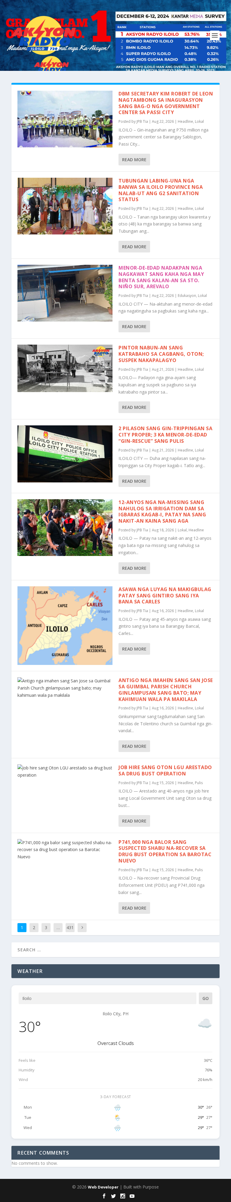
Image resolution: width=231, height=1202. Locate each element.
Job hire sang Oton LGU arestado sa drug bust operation (165, 770)
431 (70, 927)
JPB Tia (142, 121)
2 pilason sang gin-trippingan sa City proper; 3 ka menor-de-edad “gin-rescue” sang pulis (165, 434)
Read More (134, 159)
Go (205, 998)
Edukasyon (187, 295)
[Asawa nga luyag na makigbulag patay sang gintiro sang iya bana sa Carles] (64, 625)
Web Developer (103, 1187)
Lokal (199, 121)
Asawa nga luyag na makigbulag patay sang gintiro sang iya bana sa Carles (165, 595)
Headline (185, 121)
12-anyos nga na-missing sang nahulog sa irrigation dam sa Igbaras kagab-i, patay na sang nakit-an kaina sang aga (162, 511)
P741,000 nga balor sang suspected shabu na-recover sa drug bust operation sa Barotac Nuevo (165, 851)
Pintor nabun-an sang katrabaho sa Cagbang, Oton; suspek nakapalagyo (161, 354)
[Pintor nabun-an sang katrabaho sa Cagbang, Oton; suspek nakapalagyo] (64, 368)
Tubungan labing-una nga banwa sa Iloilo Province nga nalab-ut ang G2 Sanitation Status (161, 190)
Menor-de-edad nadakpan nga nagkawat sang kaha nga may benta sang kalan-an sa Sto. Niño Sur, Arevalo (161, 277)
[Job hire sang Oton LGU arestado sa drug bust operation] (64, 771)
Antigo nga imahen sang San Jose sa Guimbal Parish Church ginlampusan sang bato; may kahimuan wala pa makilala (166, 689)
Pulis (199, 782)
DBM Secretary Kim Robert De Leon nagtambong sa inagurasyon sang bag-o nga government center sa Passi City (166, 103)
